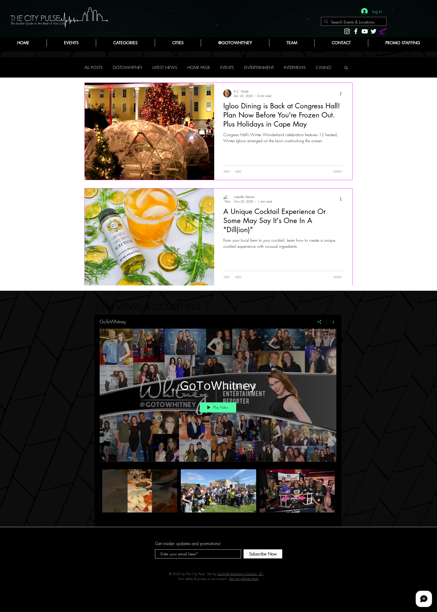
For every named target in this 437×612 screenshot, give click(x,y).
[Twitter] (373, 31)
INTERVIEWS (295, 67)
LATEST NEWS (164, 67)
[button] (125, 43)
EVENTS (227, 67)
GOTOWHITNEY (127, 67)
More (320, 67)
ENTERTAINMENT (259, 67)
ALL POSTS (93, 67)
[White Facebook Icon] (356, 31)
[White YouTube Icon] (364, 31)
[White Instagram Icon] (347, 31)
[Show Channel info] (331, 322)
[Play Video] (139, 491)
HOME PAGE (198, 67)
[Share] (319, 322)
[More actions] (342, 93)
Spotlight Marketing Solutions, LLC (240, 579)
